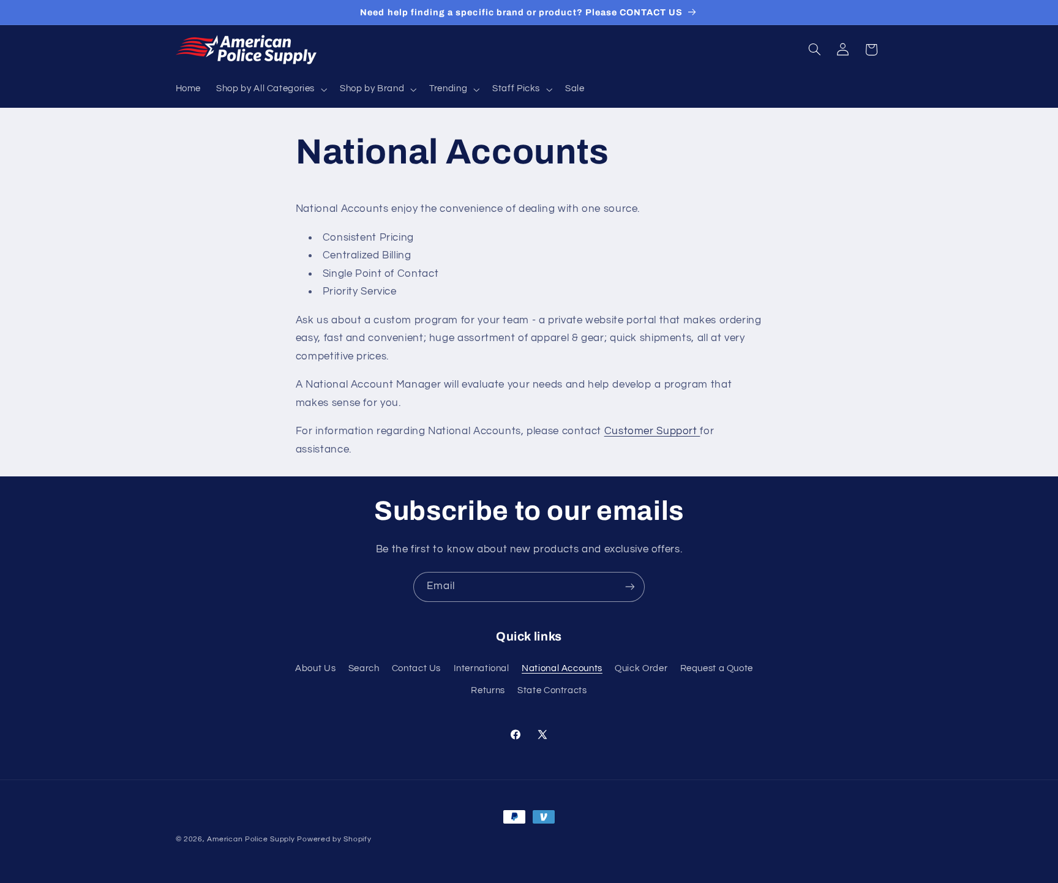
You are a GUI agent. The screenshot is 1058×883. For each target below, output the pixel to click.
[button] (270, 89)
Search (364, 668)
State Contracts (552, 690)
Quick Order (641, 668)
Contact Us (416, 668)
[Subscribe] (630, 587)
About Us (315, 668)
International (481, 668)
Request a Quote (716, 668)
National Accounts (562, 668)
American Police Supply (251, 839)
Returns (488, 690)
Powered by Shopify (334, 839)
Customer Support (652, 431)
